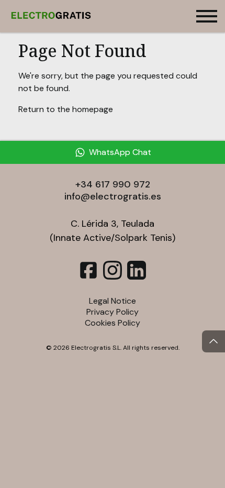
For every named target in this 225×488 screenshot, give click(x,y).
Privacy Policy (112, 311)
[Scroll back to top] (213, 341)
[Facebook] (88, 276)
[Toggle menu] (206, 16)
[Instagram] (112, 276)
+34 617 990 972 (112, 184)
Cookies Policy (112, 322)
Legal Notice (112, 300)
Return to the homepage (65, 109)
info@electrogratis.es (112, 196)
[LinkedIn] (136, 276)
